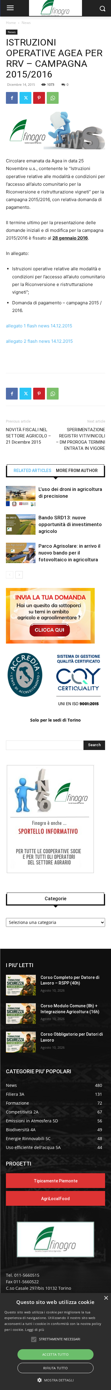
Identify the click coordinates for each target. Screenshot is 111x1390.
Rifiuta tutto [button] (55, 1368)
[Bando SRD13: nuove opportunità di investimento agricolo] (21, 524)
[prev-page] (9, 574)
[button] (55, 1380)
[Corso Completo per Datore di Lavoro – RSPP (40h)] (21, 985)
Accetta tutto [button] (55, 1354)
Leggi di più (34, 1329)
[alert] (55, 1341)
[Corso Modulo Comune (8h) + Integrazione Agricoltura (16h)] (21, 1013)
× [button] (106, 1298)
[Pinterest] (39, 98)
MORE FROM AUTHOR (77, 470)
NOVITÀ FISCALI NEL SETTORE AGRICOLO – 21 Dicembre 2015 (28, 436)
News (26, 22)
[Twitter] (25, 98)
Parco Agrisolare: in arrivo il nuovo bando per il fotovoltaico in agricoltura (69, 553)
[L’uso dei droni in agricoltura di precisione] (21, 496)
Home (11, 22)
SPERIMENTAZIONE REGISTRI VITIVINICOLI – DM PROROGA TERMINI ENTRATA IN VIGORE (80, 439)
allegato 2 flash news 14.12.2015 (39, 341)
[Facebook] (12, 98)
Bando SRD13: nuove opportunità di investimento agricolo (70, 524)
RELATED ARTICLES (32, 470)
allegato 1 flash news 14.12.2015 (39, 326)
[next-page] (19, 574)
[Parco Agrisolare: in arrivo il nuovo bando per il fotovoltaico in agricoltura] (21, 553)
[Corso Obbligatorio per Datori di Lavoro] (21, 1042)
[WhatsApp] (53, 98)
